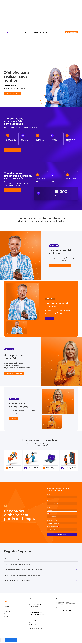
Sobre (31, 32)
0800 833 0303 (35, 602)
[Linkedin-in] (63, 610)
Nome (48, 494)
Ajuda (5, 613)
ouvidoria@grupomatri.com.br (35, 612)
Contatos (36, 32)
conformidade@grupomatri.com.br (36, 620)
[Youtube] (70, 610)
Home (5, 601)
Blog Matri (6, 616)
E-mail (48, 507)
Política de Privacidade (34, 622)
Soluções (26, 32)
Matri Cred (6, 606)
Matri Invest (6, 608)
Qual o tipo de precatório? (53, 520)
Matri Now (6, 604)
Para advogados (7, 611)
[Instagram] (66, 610)
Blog (40, 32)
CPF (48, 513)
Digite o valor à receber (52, 526)
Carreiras (45, 32)
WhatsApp (49, 500)
